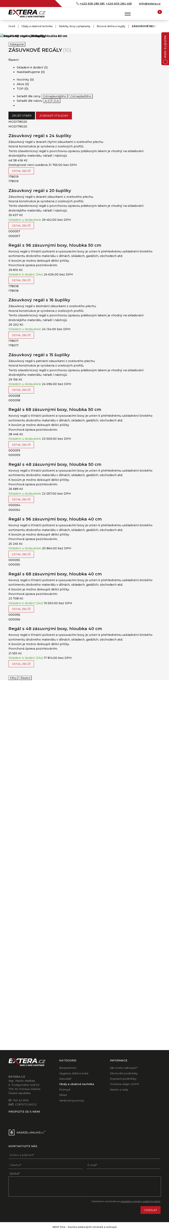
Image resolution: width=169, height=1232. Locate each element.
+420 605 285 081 (92, 3)
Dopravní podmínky (123, 1078)
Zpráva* (14, 1173)
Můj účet (149, 13)
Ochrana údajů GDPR (124, 1084)
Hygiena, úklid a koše (73, 1073)
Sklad (63, 1095)
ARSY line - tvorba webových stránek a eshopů (84, 1227)
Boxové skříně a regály (111, 26)
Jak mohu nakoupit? (124, 1067)
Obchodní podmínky (124, 1073)
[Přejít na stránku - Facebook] (11, 1118)
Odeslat (150, 1210)
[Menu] (128, 14)
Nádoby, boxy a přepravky (74, 26)
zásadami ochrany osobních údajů (140, 1201)
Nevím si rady (119, 1089)
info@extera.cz (150, 3)
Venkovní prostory (71, 1100)
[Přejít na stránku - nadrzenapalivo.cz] (27, 1132)
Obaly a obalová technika (37, 26)
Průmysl (64, 1089)
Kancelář (65, 1078)
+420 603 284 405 (119, 3)
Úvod (11, 26)
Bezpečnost (67, 1067)
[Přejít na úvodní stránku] (27, 13)
